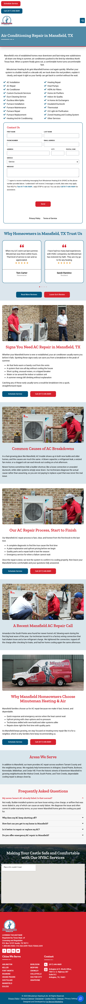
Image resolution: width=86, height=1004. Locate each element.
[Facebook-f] (4, 951)
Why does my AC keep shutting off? (19, 817)
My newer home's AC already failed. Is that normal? (27, 798)
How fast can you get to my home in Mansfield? (25, 823)
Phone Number (12, 140)
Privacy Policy (13, 999)
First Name (11, 132)
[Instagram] (9, 951)
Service (10, 158)
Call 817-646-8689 (68, 187)
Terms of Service (27, 999)
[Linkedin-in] (13, 951)
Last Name (48, 132)
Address (10, 149)
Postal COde (70, 149)
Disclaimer (39, 999)
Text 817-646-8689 (24, 187)
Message (10, 166)
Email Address (49, 140)
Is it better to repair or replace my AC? (21, 829)
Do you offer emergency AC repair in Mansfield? (25, 835)
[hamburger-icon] (82, 20)
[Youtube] (18, 951)
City (53, 149)
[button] (10, 3)
